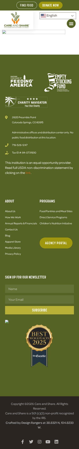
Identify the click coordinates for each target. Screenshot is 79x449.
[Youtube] (48, 442)
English (51, 15)
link (28, 173)
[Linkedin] (56, 442)
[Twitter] (31, 442)
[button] (71, 23)
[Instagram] (39, 442)
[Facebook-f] (23, 442)
